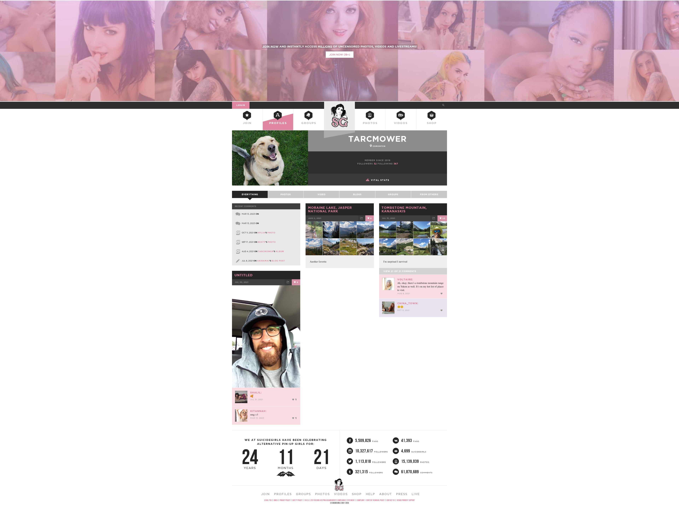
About (385, 494)
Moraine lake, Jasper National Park (330, 209)
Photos (370, 123)
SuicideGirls (339, 105)
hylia (261, 233)
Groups (308, 123)
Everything (250, 194)
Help (370, 494)
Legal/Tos (268, 500)
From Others (429, 194)
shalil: (256, 392)
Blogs (357, 194)
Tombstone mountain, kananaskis (404, 209)
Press (401, 494)
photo (271, 233)
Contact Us (390, 500)
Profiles (278, 123)
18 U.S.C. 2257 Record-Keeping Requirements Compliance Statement (329, 500)
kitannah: (258, 411)
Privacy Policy (285, 500)
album (280, 251)
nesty (261, 242)
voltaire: (405, 279)
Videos (401, 123)
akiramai (263, 261)
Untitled (243, 275)
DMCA (276, 500)
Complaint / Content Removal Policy (370, 500)
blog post (278, 261)
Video (322, 194)
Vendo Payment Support (406, 500)
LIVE (416, 494)
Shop (432, 123)
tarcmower (377, 138)
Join (247, 123)
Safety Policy (297, 500)
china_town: (407, 303)
